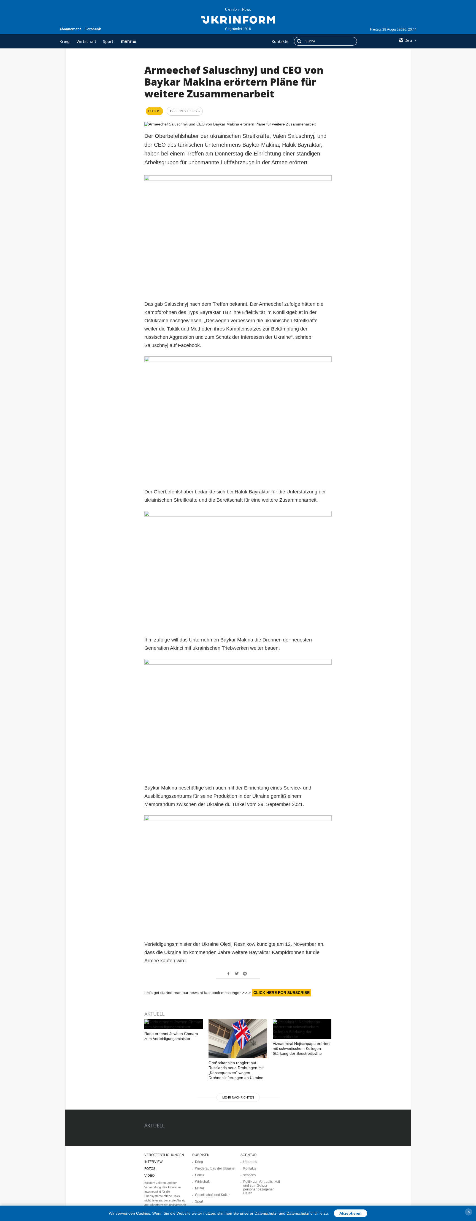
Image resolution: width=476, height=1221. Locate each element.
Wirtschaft (86, 41)
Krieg (65, 41)
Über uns (250, 1162)
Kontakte (280, 41)
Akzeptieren (350, 1213)
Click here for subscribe (281, 992)
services (249, 1175)
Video (149, 1176)
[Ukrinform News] (238, 19)
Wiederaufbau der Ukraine (215, 1168)
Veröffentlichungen (164, 1155)
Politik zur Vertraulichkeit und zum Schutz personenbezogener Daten (261, 1187)
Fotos (149, 1169)
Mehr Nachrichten (238, 1097)
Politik (199, 1175)
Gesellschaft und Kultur (212, 1195)
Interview (153, 1162)
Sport (108, 41)
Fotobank (93, 29)
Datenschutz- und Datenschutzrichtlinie (289, 1213)
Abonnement (70, 29)
